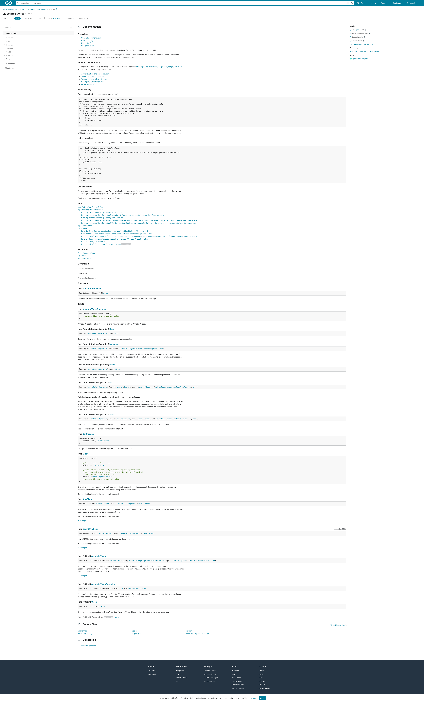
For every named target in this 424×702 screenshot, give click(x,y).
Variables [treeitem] (9, 52)
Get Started (181, 666)
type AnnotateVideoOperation (90, 210)
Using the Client (88, 43)
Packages (397, 3)
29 (70, 18)
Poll (111, 382)
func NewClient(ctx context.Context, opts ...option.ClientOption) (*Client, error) (114, 231)
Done (112, 329)
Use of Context (87, 46)
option (120, 504)
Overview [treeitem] (9, 38)
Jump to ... (9, 27)
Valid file (358, 30)
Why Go (360, 3)
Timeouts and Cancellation (92, 76)
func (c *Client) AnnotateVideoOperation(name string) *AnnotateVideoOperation (114, 239)
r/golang (262, 681)
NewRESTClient (84, 258)
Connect (263, 666)
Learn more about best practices (361, 44)
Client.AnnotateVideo (86, 253)
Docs (383, 3)
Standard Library (210, 671)
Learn (373, 3)
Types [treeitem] (8, 59)
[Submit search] (352, 3)
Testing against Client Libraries (94, 79)
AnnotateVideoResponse (182, 387)
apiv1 (53, 9)
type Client (82, 228)
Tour (177, 674)
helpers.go (136, 633)
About (234, 666)
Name (112, 364)
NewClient (82, 256)
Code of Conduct (238, 688)
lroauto (95, 477)
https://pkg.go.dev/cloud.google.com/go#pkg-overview (159, 67)
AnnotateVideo (98, 556)
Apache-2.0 (57, 18)
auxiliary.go (82, 631)
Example (84, 520)
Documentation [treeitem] (11, 33)
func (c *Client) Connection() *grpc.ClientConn (101, 244)
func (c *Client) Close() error (93, 241)
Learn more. (252, 698)
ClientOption (129, 504)
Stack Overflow (181, 678)
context (120, 387)
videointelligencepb (128, 349)
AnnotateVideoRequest (156, 561)
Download (235, 671)
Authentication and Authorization (95, 74)
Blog (233, 674)
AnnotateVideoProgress (147, 349)
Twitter (261, 671)
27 (84, 18)
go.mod (358, 30)
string (105, 293)
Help (177, 681)
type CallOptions (85, 226)
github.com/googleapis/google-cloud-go (364, 51)
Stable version (357, 41)
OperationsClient (106, 477)
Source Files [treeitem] (10, 64)
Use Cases (151, 671)
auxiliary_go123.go (85, 633)
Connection (97, 617)
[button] (351, 30)
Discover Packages (10, 9)
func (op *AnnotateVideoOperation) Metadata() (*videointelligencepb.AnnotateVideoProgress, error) (123, 215)
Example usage (87, 40)
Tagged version (358, 37)
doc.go (135, 631)
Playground (180, 671)
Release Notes (237, 681)
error (160, 349)
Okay (262, 698)
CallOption (147, 387)
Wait (111, 414)
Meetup (262, 685)
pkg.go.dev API (209, 681)
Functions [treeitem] (9, 55)
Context (127, 387)
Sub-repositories (210, 674)
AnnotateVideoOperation (94, 309)
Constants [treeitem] (9, 48)
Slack (261, 678)
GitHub (261, 674)
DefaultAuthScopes (91, 288)
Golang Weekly (264, 688)
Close (94, 602)
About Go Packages (211, 678)
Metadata (113, 344)
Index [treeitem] (8, 41)
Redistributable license (360, 33)
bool (117, 333)
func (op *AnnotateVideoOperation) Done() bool (101, 212)
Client (85, 454)
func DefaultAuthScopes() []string (92, 207)
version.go (190, 631)
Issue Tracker (236, 678)
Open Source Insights (360, 59)
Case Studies (152, 674)
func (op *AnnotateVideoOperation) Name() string (102, 218)
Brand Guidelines (238, 685)
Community (411, 3)
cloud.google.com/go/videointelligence (34, 9)
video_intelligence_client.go (197, 633)
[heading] (9, 3)
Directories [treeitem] (9, 68)
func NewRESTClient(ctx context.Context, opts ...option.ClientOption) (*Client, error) (116, 233)
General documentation (91, 38)
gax (140, 387)
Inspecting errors (88, 84)
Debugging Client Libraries (92, 82)
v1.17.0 (8, 18)
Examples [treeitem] (9, 45)
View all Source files (337, 625)
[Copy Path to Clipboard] (57, 9)
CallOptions (88, 434)
